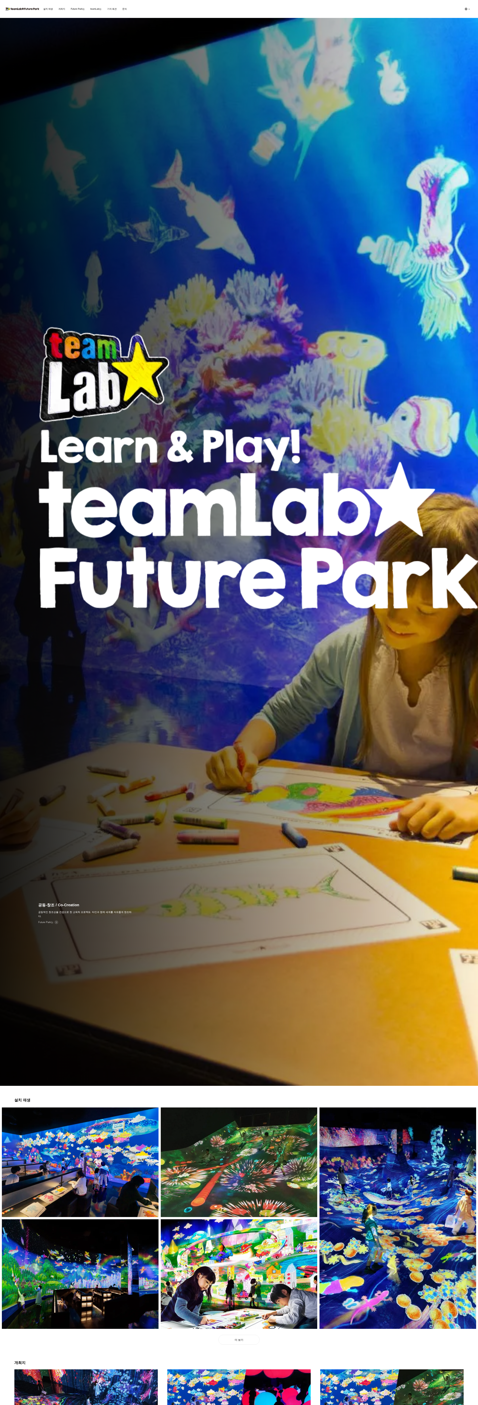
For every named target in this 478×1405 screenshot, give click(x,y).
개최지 (61, 9)
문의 (124, 9)
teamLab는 (96, 9)
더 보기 (239, 1339)
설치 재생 (48, 9)
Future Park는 (78, 9)
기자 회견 (112, 9)
